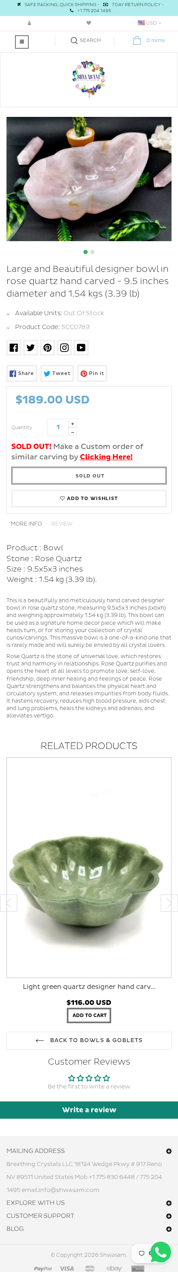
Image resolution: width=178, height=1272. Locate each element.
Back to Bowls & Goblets (95, 1040)
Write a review (89, 1110)
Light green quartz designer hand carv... (89, 987)
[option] (89, 179)
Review (62, 524)
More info (26, 524)
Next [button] (169, 903)
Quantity (21, 427)
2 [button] (92, 252)
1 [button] (85, 252)
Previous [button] (8, 903)
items (155, 40)
